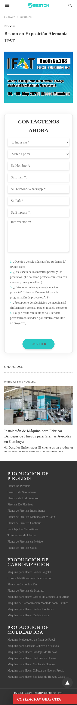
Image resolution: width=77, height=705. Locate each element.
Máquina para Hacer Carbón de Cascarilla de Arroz (38, 596)
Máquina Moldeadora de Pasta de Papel (31, 639)
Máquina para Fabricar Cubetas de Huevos (33, 645)
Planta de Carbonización (22, 584)
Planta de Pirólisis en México (25, 541)
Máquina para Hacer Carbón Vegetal (29, 572)
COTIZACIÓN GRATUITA (39, 699)
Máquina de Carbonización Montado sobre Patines (37, 603)
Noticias (26, 17)
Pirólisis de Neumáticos (21, 492)
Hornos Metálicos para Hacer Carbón (29, 578)
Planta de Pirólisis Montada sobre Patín (31, 516)
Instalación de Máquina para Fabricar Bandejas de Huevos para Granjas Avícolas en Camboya (38, 436)
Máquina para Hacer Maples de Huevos (31, 664)
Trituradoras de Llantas (21, 535)
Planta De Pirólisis (18, 486)
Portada (9, 17)
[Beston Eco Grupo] (38, 5)
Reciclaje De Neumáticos (22, 529)
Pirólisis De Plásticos (20, 504)
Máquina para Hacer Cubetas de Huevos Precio (35, 670)
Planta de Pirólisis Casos (22, 547)
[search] (70, 5)
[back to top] (67, 682)
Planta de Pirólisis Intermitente (26, 510)
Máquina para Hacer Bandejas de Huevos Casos (36, 676)
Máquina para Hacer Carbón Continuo (30, 609)
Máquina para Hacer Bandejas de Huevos (32, 652)
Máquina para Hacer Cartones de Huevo (31, 658)
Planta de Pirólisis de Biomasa (25, 590)
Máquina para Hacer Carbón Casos (28, 615)
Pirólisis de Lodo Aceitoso (23, 498)
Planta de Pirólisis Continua (24, 523)
